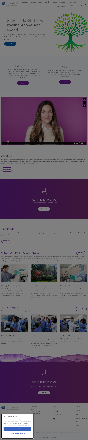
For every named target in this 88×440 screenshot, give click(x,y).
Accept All (17, 428)
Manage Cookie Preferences (17, 433)
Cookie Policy (28, 425)
